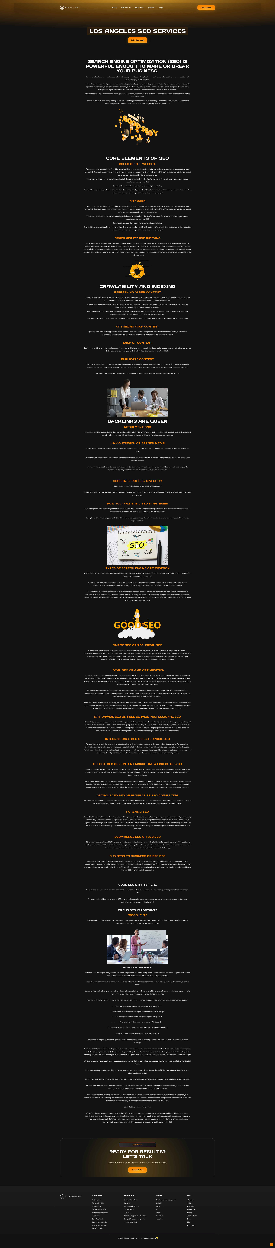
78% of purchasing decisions (172, 1070)
